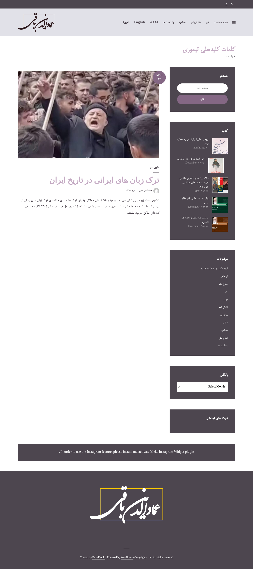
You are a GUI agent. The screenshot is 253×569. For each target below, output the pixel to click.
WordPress (127, 558)
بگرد (202, 99)
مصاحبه (182, 22)
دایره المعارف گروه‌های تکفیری (190, 159)
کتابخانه (154, 22)
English (139, 22)
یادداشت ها (168, 22)
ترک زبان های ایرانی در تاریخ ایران (104, 180)
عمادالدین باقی (145, 190)
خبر (207, 22)
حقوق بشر (196, 22)
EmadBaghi (98, 558)
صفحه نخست (221, 22)
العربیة (126, 22)
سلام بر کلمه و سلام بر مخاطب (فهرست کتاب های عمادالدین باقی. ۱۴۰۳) (193, 183)
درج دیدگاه (130, 190)
